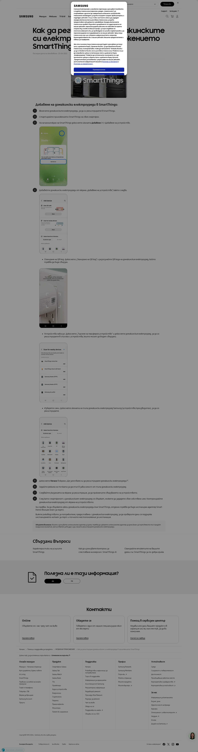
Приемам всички (99, 70)
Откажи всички (99, 75)
